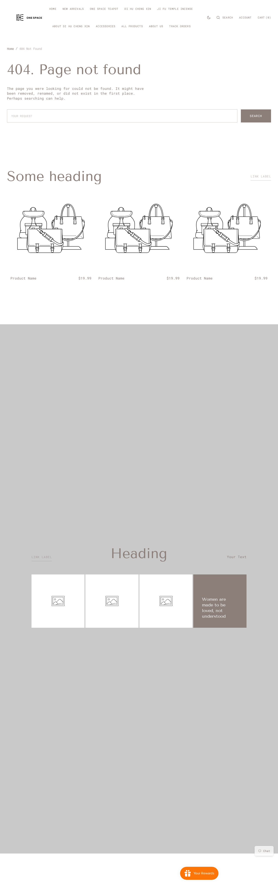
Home (10, 49)
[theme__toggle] (208, 17)
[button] (225, 17)
